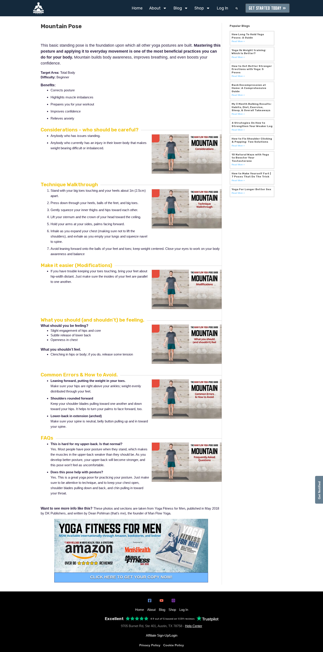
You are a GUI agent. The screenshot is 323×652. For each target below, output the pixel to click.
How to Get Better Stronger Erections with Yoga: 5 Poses (252, 69)
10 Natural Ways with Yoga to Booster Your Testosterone (250, 157)
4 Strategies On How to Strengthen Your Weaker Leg (252, 124)
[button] (237, 8)
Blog (177, 8)
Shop (199, 8)
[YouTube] (161, 600)
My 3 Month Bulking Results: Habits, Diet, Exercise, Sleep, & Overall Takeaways (252, 107)
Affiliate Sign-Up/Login (161, 635)
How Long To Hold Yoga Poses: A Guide (248, 36)
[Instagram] (173, 600)
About (155, 8)
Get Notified (319, 489)
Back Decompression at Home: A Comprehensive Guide (249, 88)
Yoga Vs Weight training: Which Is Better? (249, 52)
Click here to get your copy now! (131, 577)
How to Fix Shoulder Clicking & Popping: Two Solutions (252, 140)
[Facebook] (149, 600)
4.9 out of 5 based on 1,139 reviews (172, 618)
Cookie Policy (173, 645)
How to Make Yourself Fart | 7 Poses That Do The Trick (251, 175)
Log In (222, 8)
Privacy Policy (149, 645)
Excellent (114, 619)
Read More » (238, 41)
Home (137, 8)
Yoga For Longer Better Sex (251, 189)
